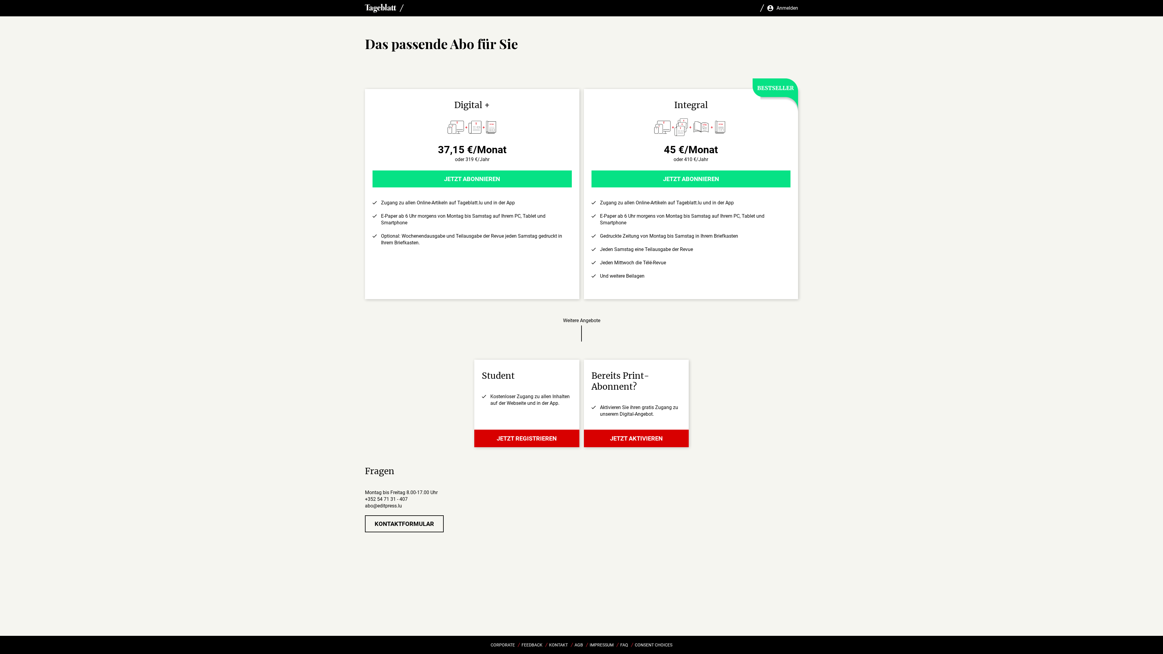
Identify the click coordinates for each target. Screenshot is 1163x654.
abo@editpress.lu (383, 506)
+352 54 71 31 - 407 (386, 499)
